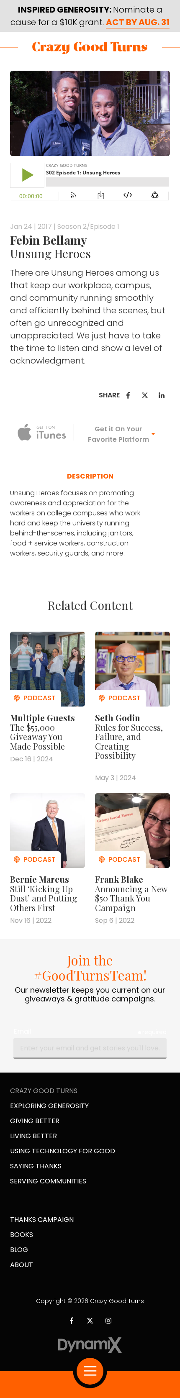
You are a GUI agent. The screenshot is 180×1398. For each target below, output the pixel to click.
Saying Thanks (36, 1166)
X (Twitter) (90, 1320)
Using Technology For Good (62, 1151)
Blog (19, 1250)
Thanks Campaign (42, 1219)
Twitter (144, 395)
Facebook (128, 395)
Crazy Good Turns (90, 48)
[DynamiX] (90, 1345)
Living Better (33, 1136)
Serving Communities (48, 1181)
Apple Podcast (42, 432)
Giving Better (34, 1121)
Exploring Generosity (49, 1106)
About (21, 1265)
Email (22, 1031)
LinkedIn (161, 395)
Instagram (108, 1320)
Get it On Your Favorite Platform (118, 434)
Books (21, 1234)
